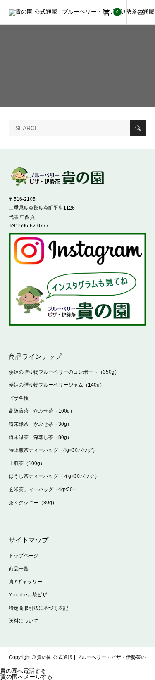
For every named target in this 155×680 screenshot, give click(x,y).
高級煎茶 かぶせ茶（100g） (42, 411)
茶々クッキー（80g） (33, 503)
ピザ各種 (19, 398)
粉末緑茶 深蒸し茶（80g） (40, 437)
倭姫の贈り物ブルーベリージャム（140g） (57, 385)
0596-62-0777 (33, 226)
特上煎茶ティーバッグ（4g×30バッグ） (53, 450)
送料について (23, 621)
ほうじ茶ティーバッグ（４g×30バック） (54, 476)
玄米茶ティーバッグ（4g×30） (43, 489)
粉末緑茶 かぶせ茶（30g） (40, 424)
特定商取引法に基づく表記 (38, 608)
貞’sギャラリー (25, 582)
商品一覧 (19, 569)
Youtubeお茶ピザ (28, 595)
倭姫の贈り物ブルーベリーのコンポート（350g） (64, 372)
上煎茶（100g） (27, 463)
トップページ (23, 555)
